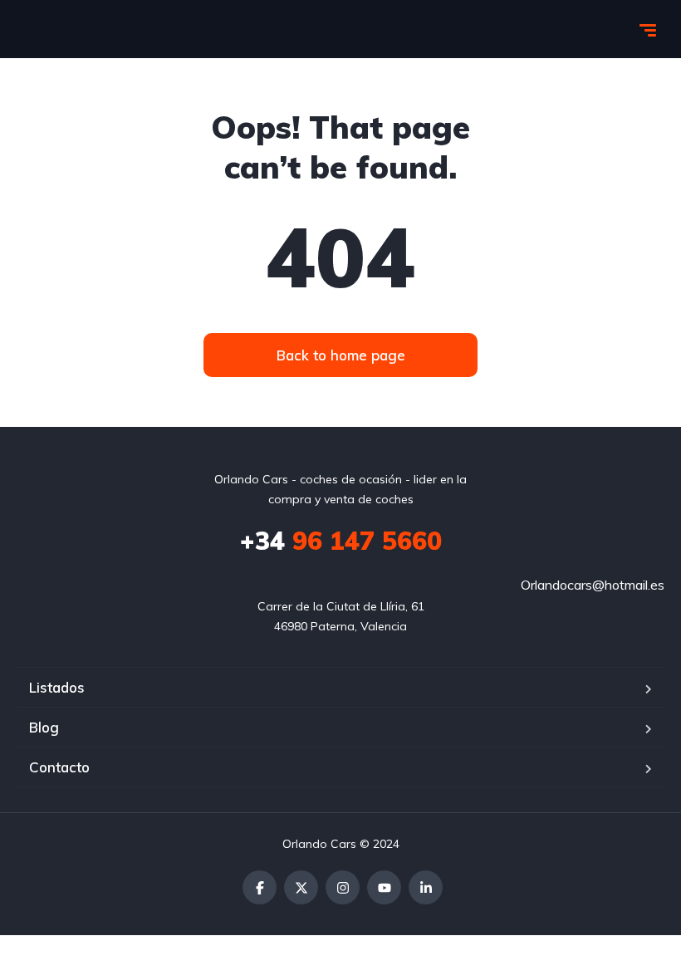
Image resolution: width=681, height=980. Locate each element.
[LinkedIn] (426, 887)
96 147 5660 (341, 540)
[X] (301, 887)
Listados (57, 687)
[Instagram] (343, 887)
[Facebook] (260, 887)
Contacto (59, 767)
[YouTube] (384, 887)
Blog (44, 727)
